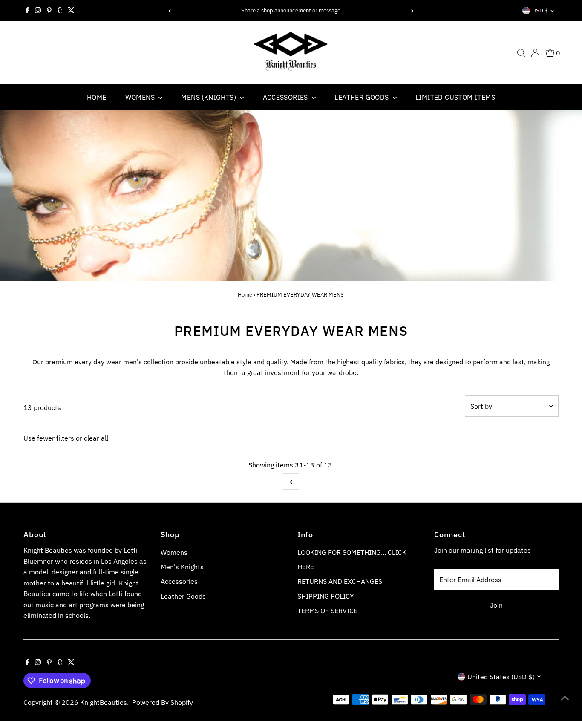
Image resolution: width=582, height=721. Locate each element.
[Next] (411, 10)
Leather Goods (183, 596)
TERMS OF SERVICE (327, 610)
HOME (97, 97)
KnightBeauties (103, 702)
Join (496, 605)
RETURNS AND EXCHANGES (339, 581)
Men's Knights (182, 566)
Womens (174, 552)
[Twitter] (71, 10)
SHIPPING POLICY (325, 596)
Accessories (179, 581)
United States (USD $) (501, 676)
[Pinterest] (49, 10)
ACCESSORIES (286, 97)
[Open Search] (521, 53)
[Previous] (170, 10)
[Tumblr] (59, 10)
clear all (96, 438)
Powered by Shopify (162, 702)
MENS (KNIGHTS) (209, 97)
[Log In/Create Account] (535, 53)
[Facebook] (27, 10)
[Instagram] (38, 10)
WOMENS (141, 97)
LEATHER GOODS (362, 97)
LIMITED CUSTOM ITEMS (455, 97)
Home (245, 294)
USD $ (540, 10)
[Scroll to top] (564, 697)
